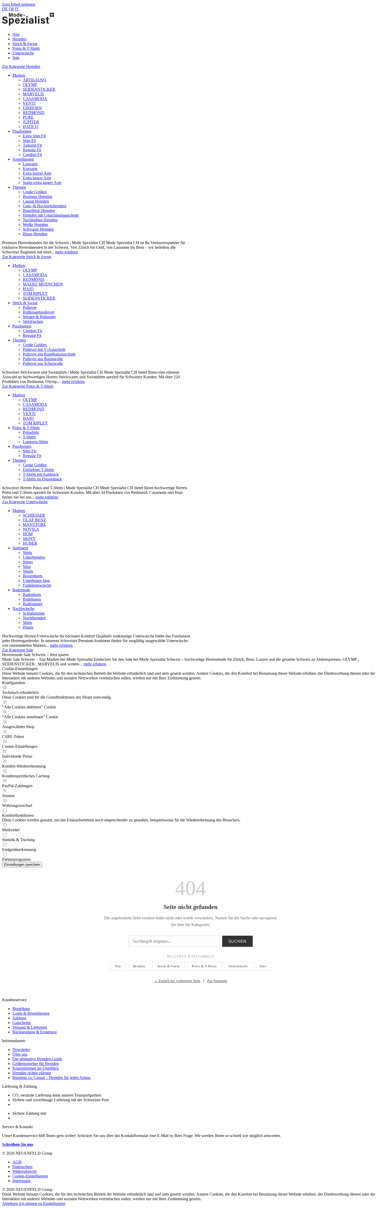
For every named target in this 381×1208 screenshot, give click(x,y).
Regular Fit (32, 150)
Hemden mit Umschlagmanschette (51, 215)
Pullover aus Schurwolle (43, 363)
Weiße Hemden (35, 224)
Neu (118, 966)
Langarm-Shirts (35, 441)
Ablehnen (10, 1203)
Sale (263, 966)
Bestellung (21, 1008)
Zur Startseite (217, 981)
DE (5, 9)
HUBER (30, 543)
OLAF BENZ (34, 520)
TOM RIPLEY (35, 293)
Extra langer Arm (37, 178)
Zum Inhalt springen (18, 4)
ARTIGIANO (34, 80)
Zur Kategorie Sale (17, 650)
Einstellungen (54, 1203)
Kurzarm (30, 168)
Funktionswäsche (37, 585)
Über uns (19, 1054)
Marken (18, 75)
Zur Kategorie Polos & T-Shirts (27, 386)
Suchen (237, 941)
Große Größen (35, 192)
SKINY (29, 538)
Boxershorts (33, 576)
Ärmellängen (23, 159)
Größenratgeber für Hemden (35, 1063)
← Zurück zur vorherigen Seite (177, 981)
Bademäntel (32, 604)
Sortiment (20, 548)
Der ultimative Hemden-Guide (37, 1059)
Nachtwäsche (23, 608)
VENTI (29, 103)
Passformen (21, 131)
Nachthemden (34, 618)
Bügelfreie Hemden (39, 210)
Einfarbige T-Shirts (38, 469)
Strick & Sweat (24, 303)
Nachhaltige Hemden (40, 220)
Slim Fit (29, 140)
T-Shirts (29, 437)
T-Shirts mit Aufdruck (41, 474)
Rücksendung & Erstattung (34, 1032)
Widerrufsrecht (24, 1171)
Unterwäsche (238, 966)
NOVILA (31, 529)
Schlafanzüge (34, 613)
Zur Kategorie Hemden (21, 66)
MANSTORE (34, 524)
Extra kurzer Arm (37, 173)
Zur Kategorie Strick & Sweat (26, 256)
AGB (17, 1162)
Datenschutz (22, 1166)
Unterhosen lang (36, 580)
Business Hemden (37, 196)
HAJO (28, 289)
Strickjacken (33, 321)
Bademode (21, 590)
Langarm (30, 164)
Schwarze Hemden (38, 229)
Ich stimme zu (31, 1203)
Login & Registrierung (31, 1013)
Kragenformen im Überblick (35, 1068)
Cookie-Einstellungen (30, 1176)
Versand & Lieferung (29, 1027)
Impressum (21, 1180)
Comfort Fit (32, 154)
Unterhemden (34, 557)
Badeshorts (32, 594)
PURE (28, 117)
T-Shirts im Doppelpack (42, 479)
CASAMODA (35, 98)
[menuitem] (195, 34)
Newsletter (21, 1049)
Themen (19, 187)
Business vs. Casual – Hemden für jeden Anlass (51, 1077)
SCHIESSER (34, 515)
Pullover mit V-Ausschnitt (44, 349)
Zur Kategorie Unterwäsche (25, 502)
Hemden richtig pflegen (31, 1073)
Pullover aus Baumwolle (43, 359)
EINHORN (32, 108)
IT (17, 9)
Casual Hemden (36, 201)
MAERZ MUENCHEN (43, 284)
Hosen (28, 627)
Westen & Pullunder (39, 317)
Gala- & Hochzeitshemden (44, 206)
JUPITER (31, 122)
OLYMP (30, 84)
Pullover (30, 307)
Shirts (27, 552)
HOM (28, 534)
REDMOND (33, 112)
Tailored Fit (32, 145)
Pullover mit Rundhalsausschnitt (49, 354)
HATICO (30, 126)
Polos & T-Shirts (26, 427)
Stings (28, 562)
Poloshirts (31, 432)
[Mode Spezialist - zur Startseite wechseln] (28, 25)
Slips (27, 566)
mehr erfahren (66, 252)
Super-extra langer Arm (42, 182)
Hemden (139, 966)
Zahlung (19, 1018)
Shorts (28, 571)
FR (11, 9)
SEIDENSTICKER (39, 89)
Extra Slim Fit (34, 136)
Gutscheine (21, 1022)
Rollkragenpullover (38, 312)
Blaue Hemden (35, 234)
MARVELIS (33, 94)
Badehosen (32, 599)
